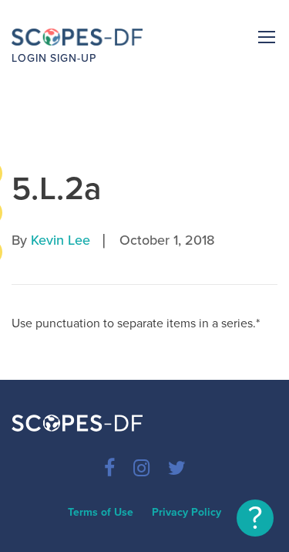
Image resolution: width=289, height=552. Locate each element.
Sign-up (73, 58)
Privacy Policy (186, 512)
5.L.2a (57, 188)
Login (29, 58)
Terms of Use (100, 512)
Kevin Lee (60, 240)
